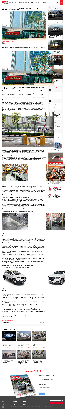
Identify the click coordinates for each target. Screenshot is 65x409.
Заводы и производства (6, 339)
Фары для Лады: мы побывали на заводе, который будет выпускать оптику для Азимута (8, 343)
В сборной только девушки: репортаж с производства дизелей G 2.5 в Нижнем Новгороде (23, 362)
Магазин (45, 2)
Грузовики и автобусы (20, 339)
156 (14, 339)
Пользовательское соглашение (28, 407)
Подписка (37, 2)
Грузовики (21, 2)
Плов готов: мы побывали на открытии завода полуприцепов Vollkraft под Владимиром (23, 343)
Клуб (14, 404)
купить (41, 393)
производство (11, 320)
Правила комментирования (37, 407)
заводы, (6, 320)
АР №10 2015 (12, 41)
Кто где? (14, 402)
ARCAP (32, 2)
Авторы (25, 399)
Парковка (15, 401)
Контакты (25, 402)
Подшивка (27, 2)
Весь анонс (41, 390)
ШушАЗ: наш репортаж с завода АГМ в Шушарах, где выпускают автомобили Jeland (38, 343)
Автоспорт (4, 404)
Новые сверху (42, 322)
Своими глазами (5, 41)
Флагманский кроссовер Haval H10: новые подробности (8, 361)
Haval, (3, 320)
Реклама (25, 404)
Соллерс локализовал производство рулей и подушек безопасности (37, 361)
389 (44, 339)
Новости (11, 2)
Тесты (16, 2)
